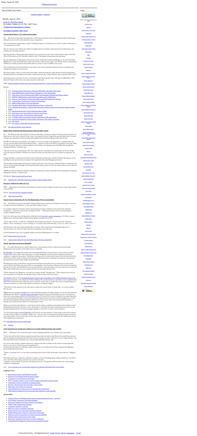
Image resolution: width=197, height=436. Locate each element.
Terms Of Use (55, 433)
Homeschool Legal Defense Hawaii (88, 157)
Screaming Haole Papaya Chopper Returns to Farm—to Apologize (32, 105)
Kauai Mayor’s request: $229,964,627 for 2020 (22, 374)
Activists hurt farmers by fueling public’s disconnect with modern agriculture (35, 119)
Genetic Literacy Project (88, 64)
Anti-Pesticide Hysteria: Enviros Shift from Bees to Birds (29, 111)
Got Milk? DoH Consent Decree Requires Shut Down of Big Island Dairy (34, 117)
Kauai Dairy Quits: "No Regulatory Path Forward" (27, 115)
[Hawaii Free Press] (49, 4)
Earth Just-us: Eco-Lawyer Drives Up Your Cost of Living (29, 113)
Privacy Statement (67, 433)
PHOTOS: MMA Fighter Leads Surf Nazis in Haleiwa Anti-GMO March (34, 97)
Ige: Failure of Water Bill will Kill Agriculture (26, 123)
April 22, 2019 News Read (13, 22)
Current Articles (36, 14)
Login (78, 433)
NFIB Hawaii (88, 218)
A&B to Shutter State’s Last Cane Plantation (25, 103)
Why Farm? (15, 121)
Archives (46, 14)
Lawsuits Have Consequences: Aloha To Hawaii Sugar (28, 101)
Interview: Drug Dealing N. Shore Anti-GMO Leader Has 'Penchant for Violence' (36, 99)
